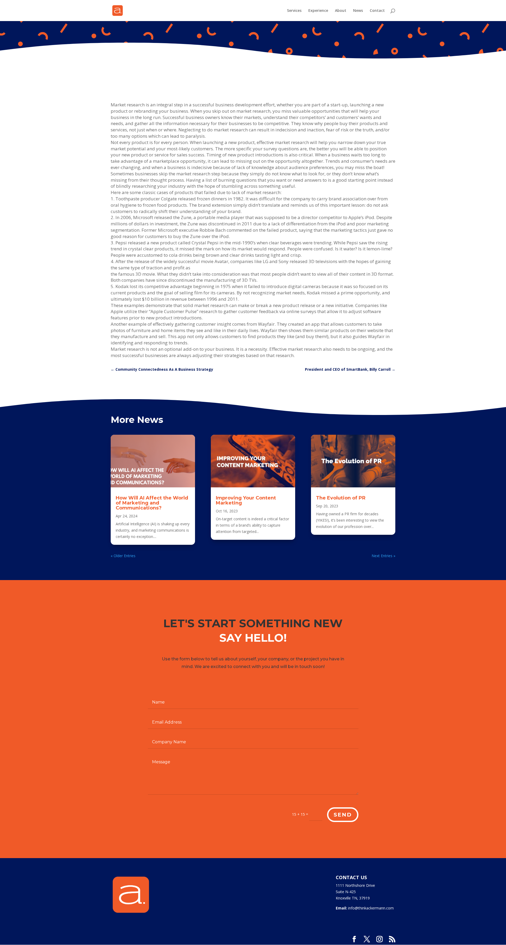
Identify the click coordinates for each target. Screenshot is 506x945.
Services (294, 11)
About (340, 11)
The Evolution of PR (341, 498)
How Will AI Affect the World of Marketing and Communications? (152, 503)
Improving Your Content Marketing (246, 500)
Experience (318, 11)
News (358, 11)
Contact (377, 11)
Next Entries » (383, 555)
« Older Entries (123, 555)
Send (343, 815)
